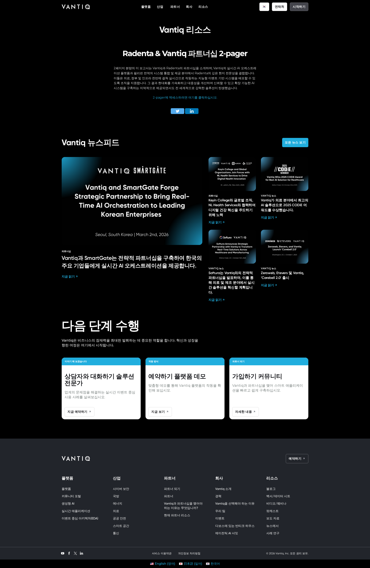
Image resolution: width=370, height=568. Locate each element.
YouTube (63, 552)
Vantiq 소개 (223, 489)
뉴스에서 (272, 526)
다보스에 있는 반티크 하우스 (235, 526)
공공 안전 (119, 518)
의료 (116, 511)
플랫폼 (146, 6)
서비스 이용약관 (162, 553)
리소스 (203, 6)
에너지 (117, 503)
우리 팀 (220, 511)
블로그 (271, 489)
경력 (218, 496)
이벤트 (220, 518)
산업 (160, 6)
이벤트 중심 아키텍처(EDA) (80, 518)
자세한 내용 (243, 412)
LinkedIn (81, 552)
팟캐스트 (272, 511)
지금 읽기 (68, 276)
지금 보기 (158, 412)
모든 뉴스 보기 (295, 142)
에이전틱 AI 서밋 (226, 533)
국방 (116, 496)
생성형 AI (68, 503)
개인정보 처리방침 (189, 553)
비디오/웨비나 (276, 503)
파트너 (175, 6)
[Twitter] (177, 111)
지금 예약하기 (77, 412)
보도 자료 (272, 518)
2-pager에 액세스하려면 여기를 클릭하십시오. (185, 97)
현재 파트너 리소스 (177, 515)
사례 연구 (272, 533)
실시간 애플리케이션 (76, 511)
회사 (189, 6)
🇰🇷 (264, 6)
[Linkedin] (191, 111)
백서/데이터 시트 (278, 496)
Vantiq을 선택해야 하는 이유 (235, 503)
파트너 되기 (172, 489)
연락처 (279, 6)
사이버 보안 (121, 489)
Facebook (69, 552)
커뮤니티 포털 (71, 496)
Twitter (75, 553)
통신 (116, 533)
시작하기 (299, 6)
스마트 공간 (121, 526)
